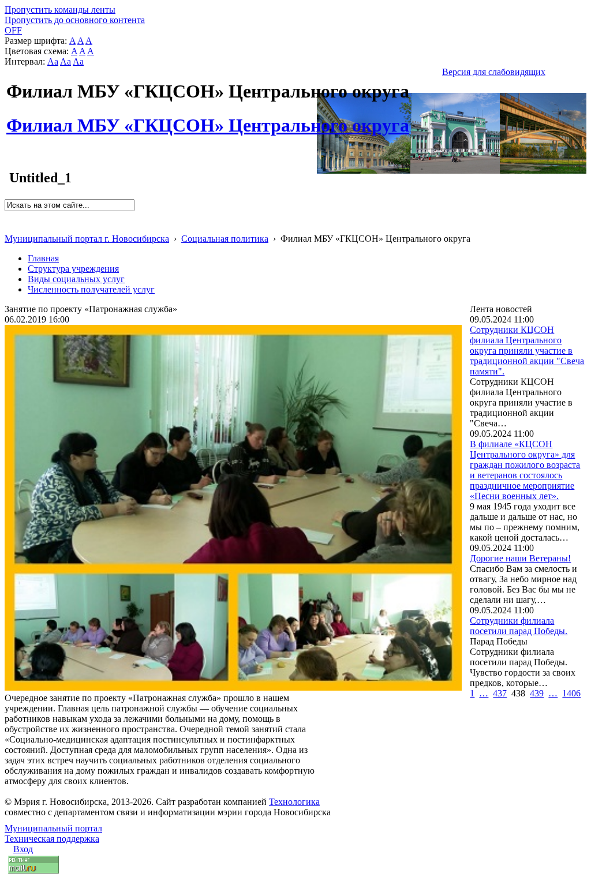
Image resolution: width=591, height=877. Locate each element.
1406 (571, 693)
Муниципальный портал (53, 828)
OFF (13, 30)
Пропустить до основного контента (75, 20)
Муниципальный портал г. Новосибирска (87, 238)
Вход (23, 849)
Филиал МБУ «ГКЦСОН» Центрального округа (207, 119)
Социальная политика (224, 238)
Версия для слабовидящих (493, 72)
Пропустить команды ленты (60, 9)
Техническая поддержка (52, 839)
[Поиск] (8, 216)
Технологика (294, 802)
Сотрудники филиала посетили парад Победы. (518, 626)
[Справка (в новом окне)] (9, 226)
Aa (52, 61)
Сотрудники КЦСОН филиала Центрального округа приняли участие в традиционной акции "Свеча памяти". (527, 350)
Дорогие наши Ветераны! (520, 558)
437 (500, 693)
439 (537, 693)
